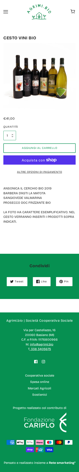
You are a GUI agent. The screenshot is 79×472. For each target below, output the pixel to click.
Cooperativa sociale (39, 375)
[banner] (39, 11)
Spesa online (39, 382)
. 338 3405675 (40, 349)
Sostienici (39, 395)
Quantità (9, 126)
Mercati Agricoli (39, 388)
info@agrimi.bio (41, 344)
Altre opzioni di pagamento (39, 172)
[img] (36, 361)
